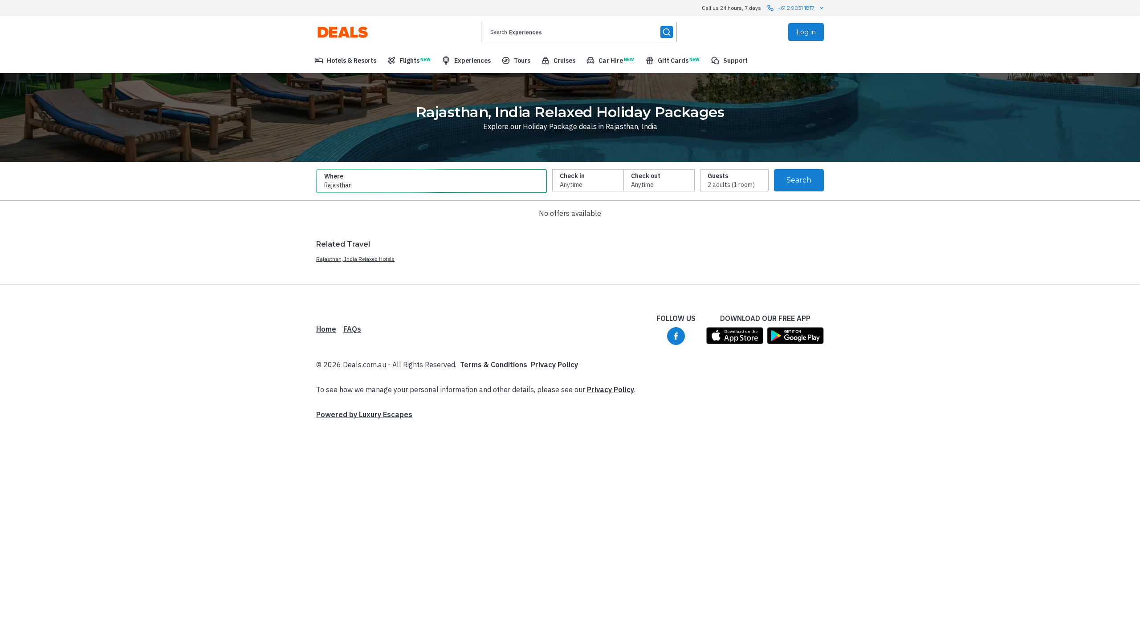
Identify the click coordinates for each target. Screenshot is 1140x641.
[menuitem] (345, 60)
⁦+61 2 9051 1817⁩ (796, 7)
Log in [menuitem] (806, 32)
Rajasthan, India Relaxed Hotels (355, 259)
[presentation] (578, 32)
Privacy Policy (554, 364)
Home (326, 329)
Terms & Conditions (493, 364)
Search (798, 180)
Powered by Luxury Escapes (364, 414)
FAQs (352, 329)
